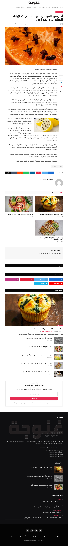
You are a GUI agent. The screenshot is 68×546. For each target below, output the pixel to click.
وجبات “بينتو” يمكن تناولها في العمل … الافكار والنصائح (50, 238)
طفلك (40, 536)
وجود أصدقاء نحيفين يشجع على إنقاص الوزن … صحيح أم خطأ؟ (34, 355)
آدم (25, 536)
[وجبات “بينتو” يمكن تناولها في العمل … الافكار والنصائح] (49, 228)
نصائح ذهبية (55, 166)
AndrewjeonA (57, 516)
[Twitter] (61, 78)
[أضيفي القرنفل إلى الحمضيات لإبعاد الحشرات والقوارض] (34, 46)
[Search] (7, 3)
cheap (59, 505)
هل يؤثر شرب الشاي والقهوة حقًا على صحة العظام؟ (37, 372)
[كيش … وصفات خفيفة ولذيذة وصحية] (49, 204)
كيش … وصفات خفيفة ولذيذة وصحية (51, 214)
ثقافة (51, 536)
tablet (59, 500)
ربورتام (57, 536)
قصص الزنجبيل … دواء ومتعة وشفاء (51, 502)
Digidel (38, 540)
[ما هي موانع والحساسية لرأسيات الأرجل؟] (19, 204)
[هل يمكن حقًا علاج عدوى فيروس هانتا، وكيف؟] (58, 340)
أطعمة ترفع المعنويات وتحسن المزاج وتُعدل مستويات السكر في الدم (42, 518)
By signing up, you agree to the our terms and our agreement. (33, 403)
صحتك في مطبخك (59, 12)
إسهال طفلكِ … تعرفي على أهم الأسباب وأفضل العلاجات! (45, 507)
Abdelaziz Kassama (32, 24)
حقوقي (35, 536)
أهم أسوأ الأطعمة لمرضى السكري (52, 512)
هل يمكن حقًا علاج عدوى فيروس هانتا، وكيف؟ (39, 338)
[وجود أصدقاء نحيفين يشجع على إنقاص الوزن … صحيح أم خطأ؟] (58, 357)
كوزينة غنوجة (60, 325)
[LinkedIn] (61, 82)
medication (58, 510)
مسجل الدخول (49, 254)
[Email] (61, 91)
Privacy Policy (43, 403)
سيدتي (46, 536)
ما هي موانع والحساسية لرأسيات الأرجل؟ (20, 214)
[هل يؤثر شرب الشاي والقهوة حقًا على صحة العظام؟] (58, 374)
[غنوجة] (34, 2)
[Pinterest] (61, 87)
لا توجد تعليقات (20, 24)
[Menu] (61, 3)
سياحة (29, 536)
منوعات (11, 536)
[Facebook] (61, 74)
